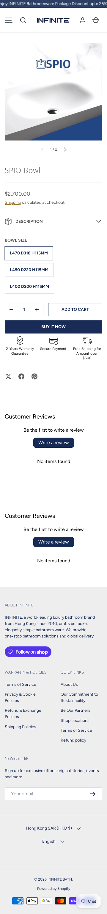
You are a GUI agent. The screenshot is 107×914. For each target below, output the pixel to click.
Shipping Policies (20, 726)
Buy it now (53, 326)
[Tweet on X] (8, 376)
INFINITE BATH (60, 879)
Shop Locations (75, 720)
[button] (23, 20)
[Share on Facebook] (21, 376)
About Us (69, 684)
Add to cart (75, 309)
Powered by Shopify (53, 888)
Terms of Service (20, 684)
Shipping (13, 202)
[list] (53, 92)
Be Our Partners (75, 710)
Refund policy (73, 740)
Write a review (53, 442)
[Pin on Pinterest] (34, 376)
